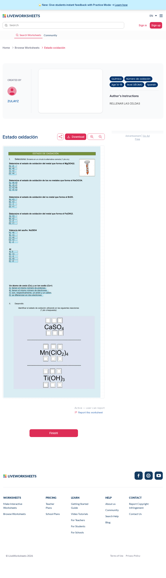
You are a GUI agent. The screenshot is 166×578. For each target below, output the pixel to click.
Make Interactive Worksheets (12, 505)
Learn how (121, 4)
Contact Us (135, 513)
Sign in (143, 25)
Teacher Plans (50, 505)
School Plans (53, 513)
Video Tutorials (79, 513)
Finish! (53, 433)
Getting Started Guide (79, 505)
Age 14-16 (117, 84)
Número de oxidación (138, 78)
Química (116, 78)
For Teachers (78, 520)
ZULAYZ (13, 101)
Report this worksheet (90, 412)
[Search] (6, 25)
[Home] (21, 15)
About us (110, 503)
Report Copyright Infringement (139, 505)
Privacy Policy (133, 555)
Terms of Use (116, 555)
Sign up (155, 25)
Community (112, 509)
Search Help (112, 516)
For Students (78, 526)
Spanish (151, 84)
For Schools (77, 532)
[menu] (161, 16)
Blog (107, 522)
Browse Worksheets (14, 513)
